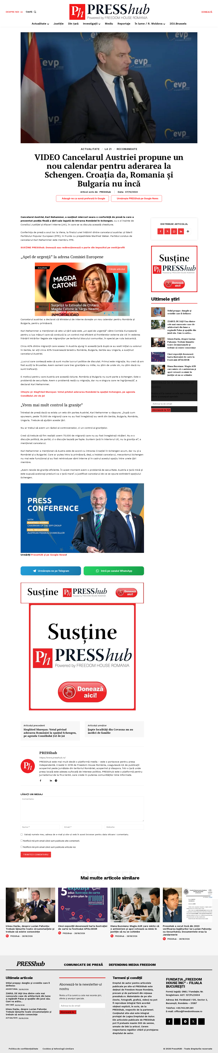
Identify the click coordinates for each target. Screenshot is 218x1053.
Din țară (10, 1005)
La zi (108, 149)
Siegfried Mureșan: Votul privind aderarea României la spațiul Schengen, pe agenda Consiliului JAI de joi (50, 733)
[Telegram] (56, 780)
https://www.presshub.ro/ (52, 757)
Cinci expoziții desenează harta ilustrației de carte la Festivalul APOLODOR (180, 357)
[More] (188, 231)
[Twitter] (167, 231)
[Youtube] (66, 780)
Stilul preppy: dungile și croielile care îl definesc (179, 312)
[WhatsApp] (174, 231)
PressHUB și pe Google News (48, 554)
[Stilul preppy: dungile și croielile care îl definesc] (158, 312)
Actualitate (90, 149)
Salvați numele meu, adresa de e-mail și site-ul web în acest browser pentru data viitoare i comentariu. (76, 834)
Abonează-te (159, 410)
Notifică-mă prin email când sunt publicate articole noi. (49, 847)
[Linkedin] (51, 780)
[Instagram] (45, 780)
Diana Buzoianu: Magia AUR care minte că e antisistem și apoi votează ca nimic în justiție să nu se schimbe (181, 370)
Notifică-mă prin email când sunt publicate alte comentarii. (51, 840)
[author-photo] (8, 936)
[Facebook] (40, 780)
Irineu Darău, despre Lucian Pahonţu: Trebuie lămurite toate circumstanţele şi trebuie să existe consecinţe (181, 343)
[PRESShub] (28, 766)
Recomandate (127, 149)
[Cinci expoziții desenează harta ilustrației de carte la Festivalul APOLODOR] (158, 357)
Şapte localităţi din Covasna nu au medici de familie (110, 731)
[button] (31, 11)
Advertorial (12, 989)
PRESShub (105, 192)
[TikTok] (61, 780)
